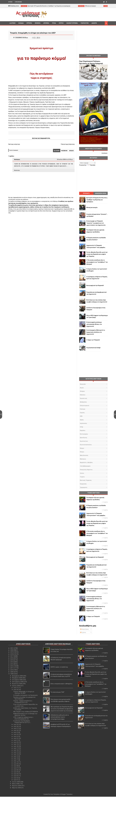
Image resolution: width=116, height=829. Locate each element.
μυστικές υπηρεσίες (86, 480)
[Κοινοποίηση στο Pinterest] (39, 38)
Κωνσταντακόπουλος (86, 444)
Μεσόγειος (83, 459)
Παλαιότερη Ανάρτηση (68, 144)
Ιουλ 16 (16, 750)
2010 (12, 670)
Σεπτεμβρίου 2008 (18, 682)
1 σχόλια (105, 577)
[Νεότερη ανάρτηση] (1, 414)
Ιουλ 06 (16, 770)
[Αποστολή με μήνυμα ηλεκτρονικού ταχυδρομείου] (33, 38)
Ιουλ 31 (16, 687)
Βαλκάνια (82, 394)
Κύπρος (82, 452)
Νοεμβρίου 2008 (17, 678)
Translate (92, 165)
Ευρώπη (29, 23)
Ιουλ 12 (16, 758)
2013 (12, 664)
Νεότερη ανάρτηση (14, 144)
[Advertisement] (78, 14)
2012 (12, 666)
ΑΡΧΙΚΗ (10, 2)
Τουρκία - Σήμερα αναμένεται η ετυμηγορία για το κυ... (22, 701)
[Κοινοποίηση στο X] (36, 38)
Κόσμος (37, 23)
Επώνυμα (82, 409)
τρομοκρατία (83, 487)
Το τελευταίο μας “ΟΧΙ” (57, 692)
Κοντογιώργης (84, 434)
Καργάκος (82, 430)
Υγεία (53, 23)
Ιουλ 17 (16, 748)
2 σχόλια (105, 537)
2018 (12, 654)
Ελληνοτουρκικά (71, 23)
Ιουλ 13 (16, 756)
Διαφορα (94, 23)
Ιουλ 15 (16, 752)
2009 (12, 672)
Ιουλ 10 (16, 762)
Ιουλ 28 (16, 726)
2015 (12, 660)
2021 (12, 648)
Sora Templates (55, 794)
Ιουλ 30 (16, 689)
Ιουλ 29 (16, 724)
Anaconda (83, 384)
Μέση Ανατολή (84, 455)
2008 (12, 674)
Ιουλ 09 (16, 764)
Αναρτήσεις (85, 629)
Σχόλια (83, 632)
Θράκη (82, 419)
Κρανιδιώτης (83, 437)
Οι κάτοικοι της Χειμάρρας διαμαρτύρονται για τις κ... (22, 721)
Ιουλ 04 (16, 774)
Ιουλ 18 (16, 746)
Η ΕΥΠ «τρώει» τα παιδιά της (59, 667)
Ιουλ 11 (16, 760)
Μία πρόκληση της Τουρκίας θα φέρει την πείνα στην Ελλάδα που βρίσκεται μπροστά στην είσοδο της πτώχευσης (62, 709)
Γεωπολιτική (85, 23)
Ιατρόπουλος (83, 423)
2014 (12, 662)
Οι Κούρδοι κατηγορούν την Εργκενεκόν (25, 695)
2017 (12, 656)
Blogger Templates (67, 794)
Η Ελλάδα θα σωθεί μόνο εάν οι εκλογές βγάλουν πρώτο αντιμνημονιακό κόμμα (60, 717)
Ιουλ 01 (16, 780)
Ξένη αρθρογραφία (85, 466)
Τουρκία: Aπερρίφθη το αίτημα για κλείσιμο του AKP (23, 692)
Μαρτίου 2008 (16, 788)
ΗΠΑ (81, 416)
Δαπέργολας (83, 402)
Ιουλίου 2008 (16, 686)
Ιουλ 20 (16, 742)
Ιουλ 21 (16, 740)
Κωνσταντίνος (84, 441)
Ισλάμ (81, 427)
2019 (12, 652)
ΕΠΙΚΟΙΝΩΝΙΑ (18, 2)
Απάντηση (17, 170)
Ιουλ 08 (16, 766)
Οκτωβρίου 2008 (17, 680)
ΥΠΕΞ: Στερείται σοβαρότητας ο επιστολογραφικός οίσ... (23, 718)
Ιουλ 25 (16, 732)
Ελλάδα (20, 23)
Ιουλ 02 (16, 778)
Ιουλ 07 (16, 768)
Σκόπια (82, 473)
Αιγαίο (82, 387)
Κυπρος (61, 23)
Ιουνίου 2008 (16, 782)
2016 (12, 658)
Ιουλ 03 (16, 776)
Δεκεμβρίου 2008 (17, 676)
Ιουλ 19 (16, 744)
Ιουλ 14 (16, 754)
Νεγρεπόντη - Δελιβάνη (86, 462)
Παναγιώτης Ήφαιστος (86, 469)
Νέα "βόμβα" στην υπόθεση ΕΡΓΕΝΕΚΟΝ (25, 711)
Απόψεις (45, 23)
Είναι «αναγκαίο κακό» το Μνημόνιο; (61, 683)
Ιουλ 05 (16, 772)
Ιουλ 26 (16, 730)
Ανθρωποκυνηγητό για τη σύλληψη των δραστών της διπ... (25, 714)
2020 (12, 650)
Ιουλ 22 (16, 738)
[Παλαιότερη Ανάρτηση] (115, 414)
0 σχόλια (105, 502)
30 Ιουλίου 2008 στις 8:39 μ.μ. (65, 159)
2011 (12, 668)
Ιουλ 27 (16, 728)
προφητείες (83, 484)
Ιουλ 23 (16, 736)
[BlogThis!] (34, 38)
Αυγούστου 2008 (17, 683)
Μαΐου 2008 (16, 784)
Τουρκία (82, 476)
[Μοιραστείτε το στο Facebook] (38, 38)
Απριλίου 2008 (16, 785)
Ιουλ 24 (16, 734)
